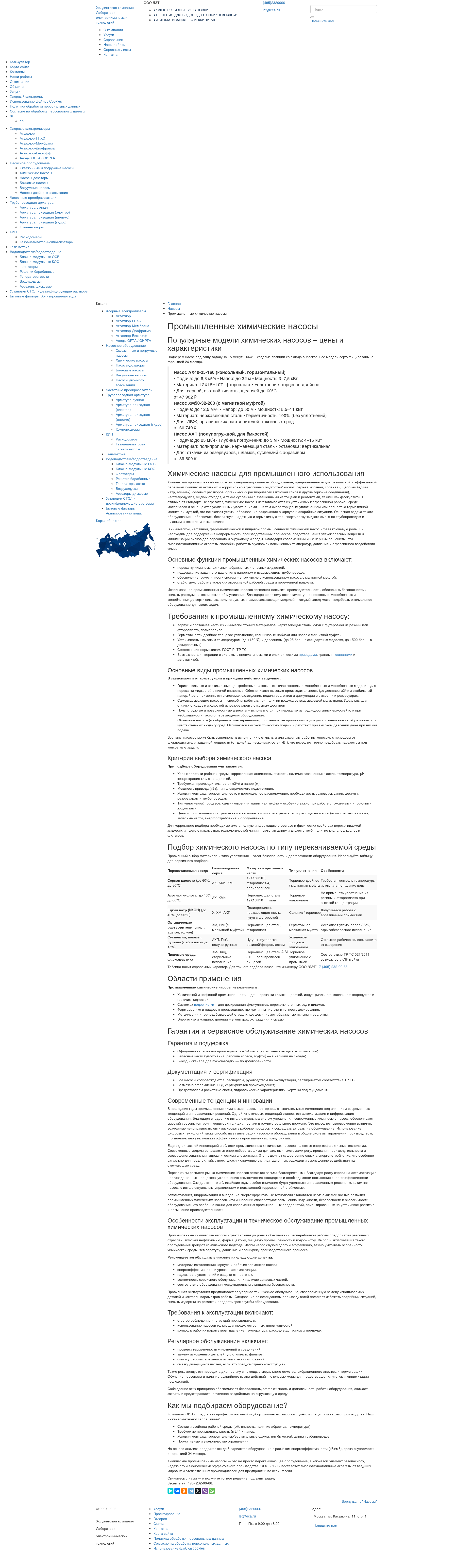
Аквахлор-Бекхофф (35, 152)
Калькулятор (20, 61)
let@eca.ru (271, 9)
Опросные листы (117, 49)
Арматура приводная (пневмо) (44, 217)
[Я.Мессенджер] (170, 1491)
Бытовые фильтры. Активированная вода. (43, 295)
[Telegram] (191, 1491)
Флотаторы (29, 266)
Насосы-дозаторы (34, 177)
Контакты (110, 54)
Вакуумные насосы (35, 187)
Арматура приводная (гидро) (43, 221)
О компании (113, 29)
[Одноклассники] (184, 1491)
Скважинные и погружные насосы (47, 167)
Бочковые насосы (34, 182)
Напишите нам (322, 20)
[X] (198, 1491)
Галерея (160, 1518)
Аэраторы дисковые (36, 286)
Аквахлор (27, 133)
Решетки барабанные (37, 271)
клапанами (343, 654)
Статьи (159, 1523)
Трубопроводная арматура (31, 202)
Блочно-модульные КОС (39, 261)
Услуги (108, 34)
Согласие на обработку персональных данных (47, 111)
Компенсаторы (32, 226)
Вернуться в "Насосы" (359, 1501)
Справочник (113, 39)
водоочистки (204, 1004)
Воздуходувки (31, 281)
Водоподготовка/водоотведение (35, 251)
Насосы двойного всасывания (44, 192)
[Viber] (205, 1491)
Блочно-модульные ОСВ (39, 256)
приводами (308, 654)
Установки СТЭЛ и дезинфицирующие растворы (49, 291)
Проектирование (166, 1513)
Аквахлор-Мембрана (36, 143)
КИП (13, 231)
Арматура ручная (34, 207)
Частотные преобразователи (33, 197)
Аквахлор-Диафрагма (37, 148)
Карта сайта (19, 66)
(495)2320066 (274, 2)
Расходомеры (31, 236)
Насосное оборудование (30, 162)
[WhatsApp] (212, 1491)
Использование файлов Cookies (36, 101)
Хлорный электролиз (26, 96)
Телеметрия (20, 246)
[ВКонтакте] (177, 1491)
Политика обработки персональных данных (45, 106)
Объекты (17, 86)
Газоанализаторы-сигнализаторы (46, 241)
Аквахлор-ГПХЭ (32, 138)
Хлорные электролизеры (30, 128)
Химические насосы (36, 172)
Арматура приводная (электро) (45, 212)
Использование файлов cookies (179, 1548)
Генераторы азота (34, 276)
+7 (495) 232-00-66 (332, 966)
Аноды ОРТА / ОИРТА (37, 157)
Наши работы (114, 44)
